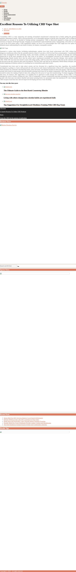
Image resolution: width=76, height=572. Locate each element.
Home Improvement (9, 14)
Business (6, 13)
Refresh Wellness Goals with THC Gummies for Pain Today (21, 420)
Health (6, 11)
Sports (5, 16)
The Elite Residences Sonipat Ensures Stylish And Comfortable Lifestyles (25, 425)
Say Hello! (7, 19)
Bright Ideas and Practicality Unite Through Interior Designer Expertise (24, 421)
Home (5, 9)
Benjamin (6, 30)
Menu (2, 6)
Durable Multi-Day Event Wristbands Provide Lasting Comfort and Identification (27, 423)
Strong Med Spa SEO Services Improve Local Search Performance (23, 418)
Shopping (6, 33)
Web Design (7, 18)
